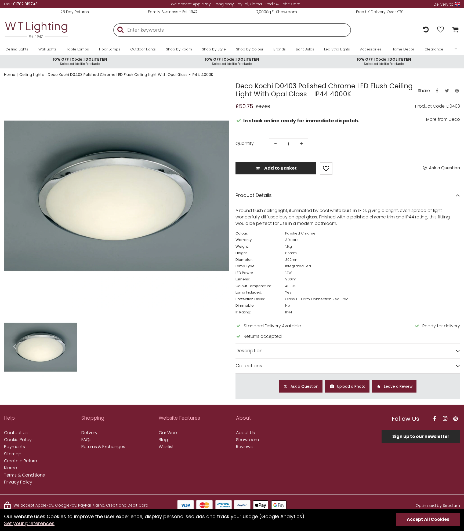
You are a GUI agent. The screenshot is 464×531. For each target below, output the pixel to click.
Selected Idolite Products (80, 61)
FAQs (86, 439)
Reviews (244, 446)
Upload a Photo (350, 386)
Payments (14, 446)
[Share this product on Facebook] (437, 91)
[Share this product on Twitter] (447, 91)
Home (9, 74)
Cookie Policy (18, 439)
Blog (163, 439)
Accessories (371, 49)
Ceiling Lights (16, 49)
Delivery (89, 432)
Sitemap (12, 454)
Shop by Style (214, 49)
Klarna (10, 468)
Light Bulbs (305, 49)
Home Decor (403, 49)
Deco (454, 119)
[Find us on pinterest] (455, 419)
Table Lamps (77, 49)
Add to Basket (280, 168)
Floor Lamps (109, 49)
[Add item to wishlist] (326, 168)
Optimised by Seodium (438, 505)
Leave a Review (397, 386)
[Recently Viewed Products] (425, 30)
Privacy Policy (18, 482)
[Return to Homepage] (36, 30)
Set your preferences (29, 523)
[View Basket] (454, 30)
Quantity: (245, 143)
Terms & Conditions (24, 475)
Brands (279, 49)
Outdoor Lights (143, 49)
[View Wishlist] (440, 30)
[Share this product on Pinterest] (457, 91)
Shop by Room (179, 49)
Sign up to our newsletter (420, 436)
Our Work (168, 432)
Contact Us (16, 432)
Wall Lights (47, 49)
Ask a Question (444, 168)
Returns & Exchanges (103, 446)
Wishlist (166, 446)
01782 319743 (25, 4)
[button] (14, 347)
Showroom (247, 439)
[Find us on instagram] (445, 419)
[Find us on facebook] (434, 419)
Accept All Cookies (428, 519)
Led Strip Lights (337, 49)
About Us (245, 432)
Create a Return (20, 461)
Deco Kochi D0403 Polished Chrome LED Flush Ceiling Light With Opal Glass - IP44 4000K (130, 74)
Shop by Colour (249, 49)
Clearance (434, 49)
